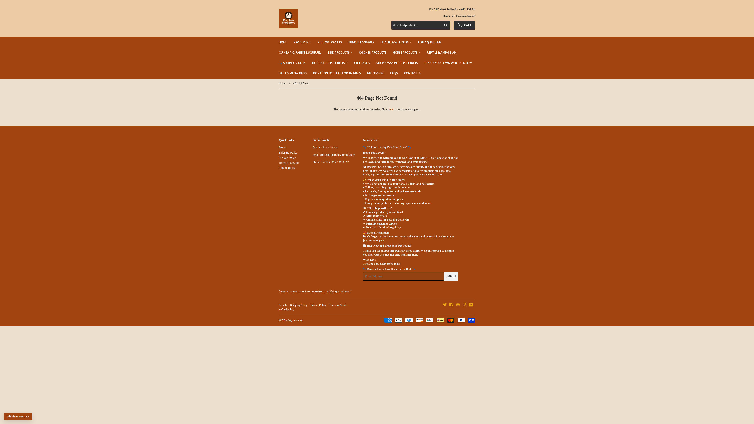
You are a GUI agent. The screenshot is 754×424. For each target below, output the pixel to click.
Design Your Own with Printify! (448, 63)
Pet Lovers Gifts (330, 42)
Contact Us (412, 73)
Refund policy (287, 167)
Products (301, 42)
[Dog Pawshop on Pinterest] (458, 305)
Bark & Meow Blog (293, 73)
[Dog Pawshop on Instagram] (465, 305)
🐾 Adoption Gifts (292, 63)
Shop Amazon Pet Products (397, 63)
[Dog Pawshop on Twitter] (445, 305)
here (390, 109)
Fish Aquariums (429, 42)
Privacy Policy (287, 157)
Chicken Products (372, 52)
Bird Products (339, 52)
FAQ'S (394, 73)
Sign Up (451, 276)
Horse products (405, 52)
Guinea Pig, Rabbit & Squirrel (300, 52)
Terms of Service (289, 162)
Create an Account (465, 16)
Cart (467, 25)
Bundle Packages (361, 42)
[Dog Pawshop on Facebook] (451, 305)
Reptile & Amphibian (441, 52)
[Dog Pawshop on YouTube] (471, 305)
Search (283, 147)
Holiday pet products (328, 63)
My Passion (375, 73)
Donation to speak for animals (337, 73)
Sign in (447, 16)
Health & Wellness (395, 42)
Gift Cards (362, 63)
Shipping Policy (288, 152)
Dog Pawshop (295, 320)
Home (283, 42)
